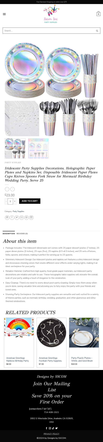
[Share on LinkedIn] (31, 217)
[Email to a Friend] (21, 217)
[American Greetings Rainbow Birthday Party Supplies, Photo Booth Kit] (19, 336)
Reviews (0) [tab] (22, 234)
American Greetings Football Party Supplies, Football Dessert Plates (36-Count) (50, 359)
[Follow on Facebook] (46, 428)
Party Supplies (13, 162)
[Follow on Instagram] (50, 428)
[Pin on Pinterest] (26, 217)
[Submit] (97, 30)
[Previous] (10, 89)
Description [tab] (9, 234)
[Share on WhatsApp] (7, 217)
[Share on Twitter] (17, 217)
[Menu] (4, 14)
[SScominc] (51, 14)
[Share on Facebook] (12, 217)
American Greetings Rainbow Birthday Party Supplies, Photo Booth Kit (18, 359)
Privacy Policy (51, 434)
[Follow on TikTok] (53, 428)
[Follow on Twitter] (56, 428)
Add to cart (30, 201)
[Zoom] (8, 133)
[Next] (93, 89)
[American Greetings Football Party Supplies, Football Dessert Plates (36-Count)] (51, 336)
